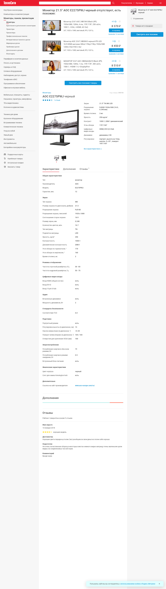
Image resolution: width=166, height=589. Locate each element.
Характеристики (51, 169)
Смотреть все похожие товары (83, 83)
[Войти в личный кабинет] (160, 3)
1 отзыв (56, 100)
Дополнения (69, 169)
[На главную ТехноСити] (10, 2)
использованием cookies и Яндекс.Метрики (138, 584)
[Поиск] (112, 3)
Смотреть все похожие (147, 34)
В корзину (116, 30)
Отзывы (84, 168)
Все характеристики (92, 149)
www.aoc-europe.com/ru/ (85, 385)
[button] (59, 127)
